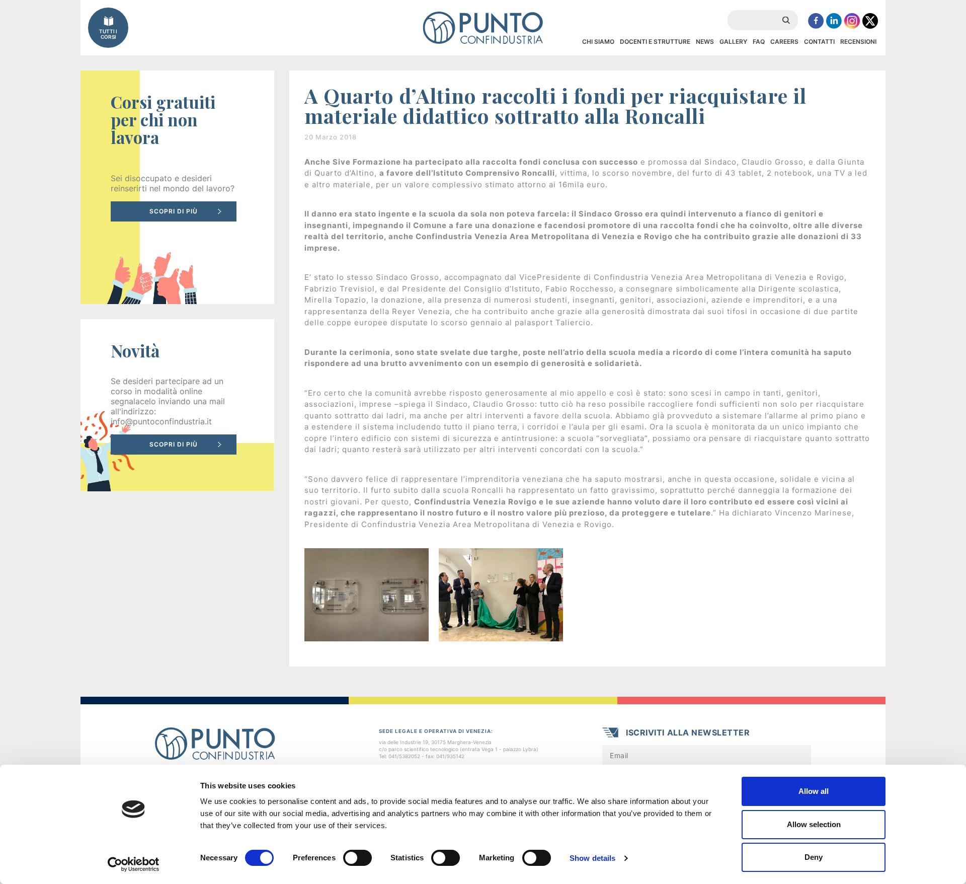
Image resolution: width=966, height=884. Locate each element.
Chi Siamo (598, 41)
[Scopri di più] (177, 187)
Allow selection (814, 824)
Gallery (733, 41)
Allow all (813, 791)
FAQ (759, 41)
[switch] (357, 858)
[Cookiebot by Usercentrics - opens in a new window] (134, 864)
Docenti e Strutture (655, 41)
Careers (784, 41)
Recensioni (858, 41)
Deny (813, 857)
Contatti (819, 41)
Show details (592, 858)
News (705, 41)
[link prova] (177, 405)
